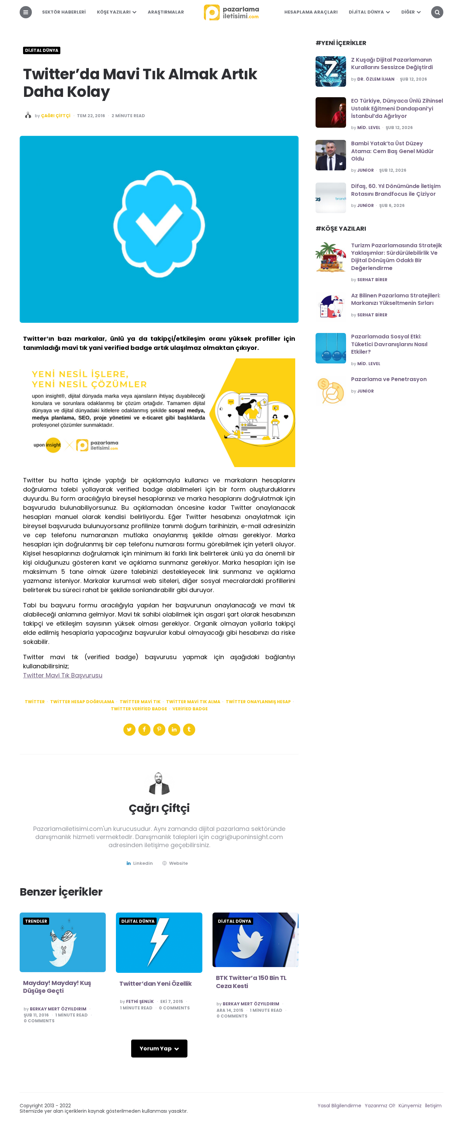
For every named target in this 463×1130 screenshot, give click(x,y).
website (178, 863)
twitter (35, 701)
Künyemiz (410, 1105)
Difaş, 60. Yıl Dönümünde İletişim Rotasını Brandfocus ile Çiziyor (396, 189)
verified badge (190, 709)
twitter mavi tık (140, 701)
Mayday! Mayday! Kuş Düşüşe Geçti (57, 987)
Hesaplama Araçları (311, 12)
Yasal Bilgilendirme (339, 1105)
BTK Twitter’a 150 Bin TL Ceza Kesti (251, 982)
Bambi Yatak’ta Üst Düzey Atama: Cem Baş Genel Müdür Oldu (392, 151)
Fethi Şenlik (140, 1001)
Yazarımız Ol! (380, 1105)
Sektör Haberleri (64, 12)
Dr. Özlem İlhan (376, 79)
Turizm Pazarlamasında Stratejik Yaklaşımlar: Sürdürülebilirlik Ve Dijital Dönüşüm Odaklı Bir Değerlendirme (396, 257)
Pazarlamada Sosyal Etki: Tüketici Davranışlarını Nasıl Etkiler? (389, 344)
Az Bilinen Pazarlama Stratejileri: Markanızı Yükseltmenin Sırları (395, 299)
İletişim (433, 1105)
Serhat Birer (372, 279)
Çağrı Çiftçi (56, 115)
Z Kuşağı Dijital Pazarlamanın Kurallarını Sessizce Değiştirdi (392, 63)
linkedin (143, 863)
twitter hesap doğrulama (82, 701)
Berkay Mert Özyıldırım (58, 1009)
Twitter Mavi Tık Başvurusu (62, 675)
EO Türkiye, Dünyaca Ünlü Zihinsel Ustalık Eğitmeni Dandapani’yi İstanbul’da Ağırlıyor (397, 108)
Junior (365, 170)
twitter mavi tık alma (193, 701)
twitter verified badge (139, 709)
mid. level (368, 127)
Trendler (36, 921)
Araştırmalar (166, 12)
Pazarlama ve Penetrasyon (389, 379)
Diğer (408, 12)
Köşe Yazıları (113, 12)
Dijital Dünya (366, 12)
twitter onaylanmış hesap (258, 701)
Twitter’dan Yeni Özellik (155, 983)
